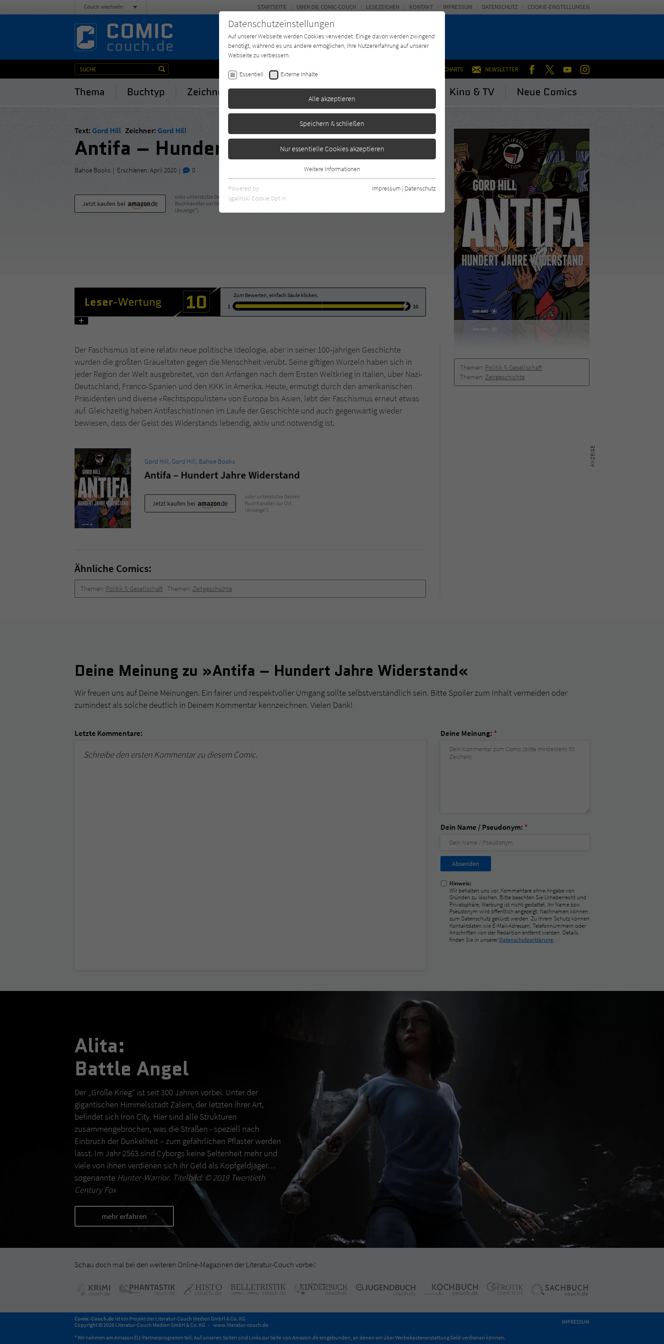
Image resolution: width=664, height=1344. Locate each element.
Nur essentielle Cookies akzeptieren (332, 148)
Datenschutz (420, 188)
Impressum (386, 188)
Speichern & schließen (332, 123)
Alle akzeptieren (332, 98)
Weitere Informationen (332, 169)
